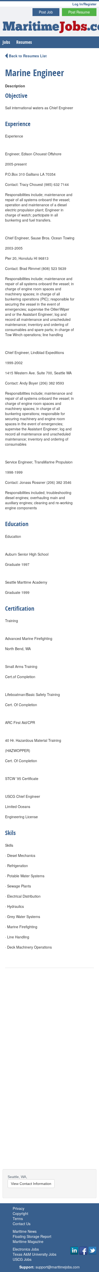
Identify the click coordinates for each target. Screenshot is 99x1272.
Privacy (18, 1208)
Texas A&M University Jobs (34, 1254)
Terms (18, 1218)
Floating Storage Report (32, 1236)
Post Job (46, 12)
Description (15, 85)
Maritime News (25, 1231)
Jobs (6, 42)
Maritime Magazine (28, 1241)
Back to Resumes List (28, 55)
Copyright (20, 1213)
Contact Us (21, 1223)
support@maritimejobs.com (58, 1266)
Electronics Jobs (26, 1249)
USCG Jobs (22, 1259)
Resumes (24, 42)
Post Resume (79, 12)
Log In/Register (84, 4)
